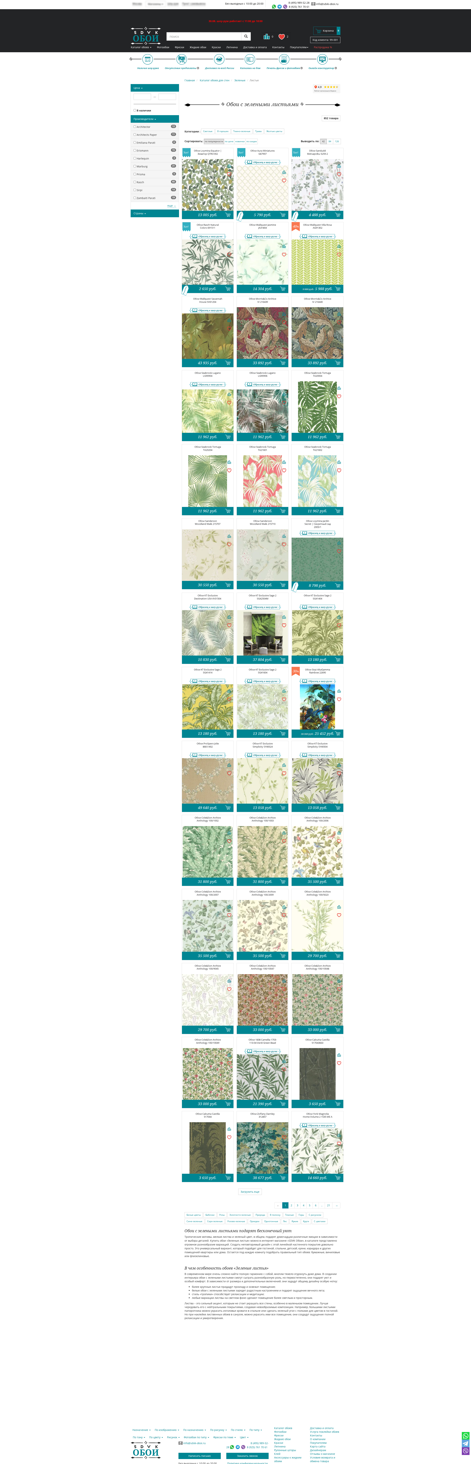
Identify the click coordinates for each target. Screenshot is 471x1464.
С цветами (319, 1221)
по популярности (214, 141)
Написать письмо (199, 1456)
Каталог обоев (140, 47)
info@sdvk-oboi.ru (327, 4)
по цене (229, 141)
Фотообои (163, 47)
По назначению (193, 1430)
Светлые (208, 131)
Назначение (140, 1430)
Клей (277, 1454)
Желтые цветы (274, 131)
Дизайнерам (318, 1450)
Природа (260, 1214)
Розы (222, 1214)
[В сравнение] (229, 166)
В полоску (275, 1214)
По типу (254, 1430)
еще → (171, 205)
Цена (137, 88)
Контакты (278, 47)
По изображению (166, 1430)
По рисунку (217, 1430)
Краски (216, 47)
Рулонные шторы (285, 1450)
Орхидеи (254, 1221)
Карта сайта (317, 1446)
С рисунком (315, 1214)
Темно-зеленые (241, 131)
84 (330, 141)
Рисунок (172, 1437)
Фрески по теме (223, 1437)
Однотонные (271, 1221)
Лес (285, 1221)
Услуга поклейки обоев (324, 1431)
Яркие (295, 1221)
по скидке (251, 141)
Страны (139, 213)
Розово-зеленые (236, 1221)
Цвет (243, 1437)
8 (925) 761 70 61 (299, 6)
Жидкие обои (198, 47)
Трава (258, 131)
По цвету (155, 1437)
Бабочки (210, 1214)
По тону (138, 1437)
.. (322, 1205)
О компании (317, 1439)
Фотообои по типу (195, 1437)
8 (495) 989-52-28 (298, 2)
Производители (144, 119)
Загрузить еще (250, 1191)
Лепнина (232, 47)
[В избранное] (229, 174)
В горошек (223, 131)
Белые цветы (194, 1214)
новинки (240, 141)
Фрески (179, 47)
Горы (301, 1214)
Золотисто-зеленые (240, 1214)
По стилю (237, 1430)
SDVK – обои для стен (146, 36)
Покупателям (298, 47)
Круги (306, 1221)
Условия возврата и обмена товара (322, 1459)
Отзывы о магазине (322, 1454)
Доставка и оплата (255, 47)
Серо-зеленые (215, 1221)
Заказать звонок (247, 1456)
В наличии (143, 110)
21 (328, 1205)
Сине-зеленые (194, 1221)
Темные (289, 1214)
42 (323, 141)
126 (337, 141)
